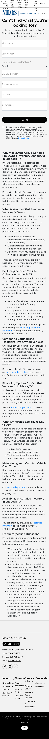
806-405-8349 (20, 5)
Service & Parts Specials (29, 695)
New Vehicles (8, 683)
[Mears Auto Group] (21, 13)
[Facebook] (40, 4)
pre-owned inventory (17, 372)
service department (17, 487)
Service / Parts (29, 680)
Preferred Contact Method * (16, 62)
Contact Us (13, 644)
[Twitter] (45, 4)
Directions (39, 687)
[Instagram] (42, 4)
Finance (20, 678)
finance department (21, 407)
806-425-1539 (12, 5)
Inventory (8, 678)
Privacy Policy (23, 138)
